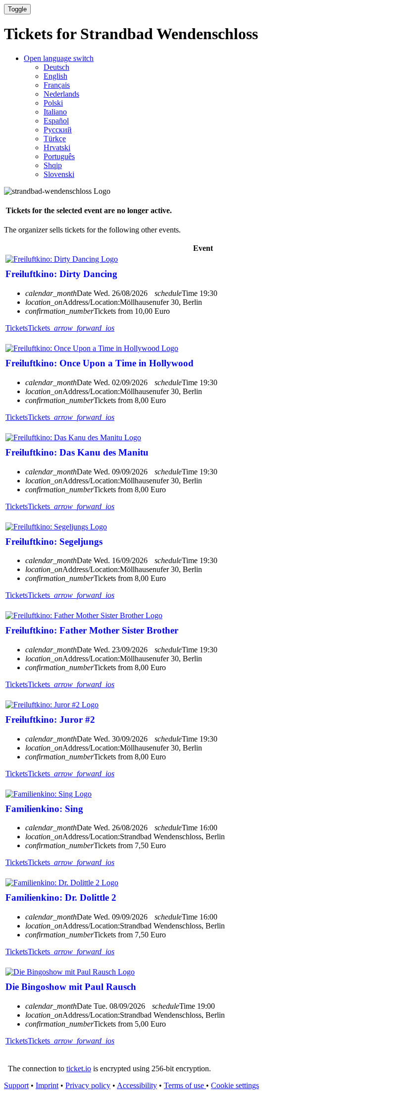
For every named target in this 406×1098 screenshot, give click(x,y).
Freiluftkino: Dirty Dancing (61, 274)
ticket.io (78, 1068)
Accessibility (137, 1085)
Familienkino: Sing (44, 809)
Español (56, 120)
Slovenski (59, 174)
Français (57, 85)
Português (59, 156)
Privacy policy (87, 1085)
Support (16, 1085)
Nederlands (61, 94)
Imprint (47, 1085)
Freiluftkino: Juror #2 (50, 719)
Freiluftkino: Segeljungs (53, 541)
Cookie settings (235, 1085)
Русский (58, 129)
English (55, 76)
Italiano (55, 112)
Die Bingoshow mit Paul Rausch (70, 987)
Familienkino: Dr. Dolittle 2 (60, 897)
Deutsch (56, 67)
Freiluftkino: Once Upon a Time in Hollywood (99, 363)
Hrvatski (57, 147)
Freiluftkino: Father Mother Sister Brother (91, 630)
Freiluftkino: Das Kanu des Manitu (77, 452)
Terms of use (185, 1085)
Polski (53, 103)
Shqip (53, 165)
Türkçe (55, 138)
